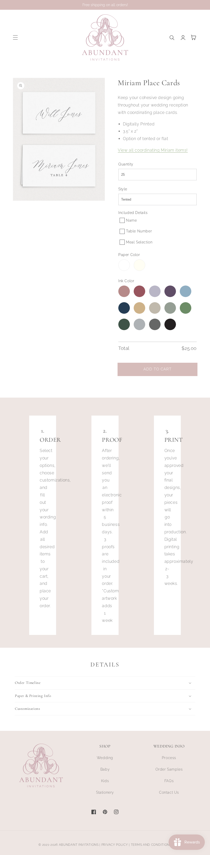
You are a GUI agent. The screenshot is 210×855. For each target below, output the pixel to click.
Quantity (125, 164)
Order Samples (169, 769)
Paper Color (129, 255)
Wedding (105, 758)
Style (122, 189)
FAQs (169, 781)
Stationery (105, 792)
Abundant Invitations (79, 845)
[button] (15, 37)
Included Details (133, 213)
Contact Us (169, 792)
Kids (105, 781)
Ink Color (126, 281)
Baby (105, 769)
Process (169, 758)
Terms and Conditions (151, 845)
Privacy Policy (114, 845)
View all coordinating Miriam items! (153, 150)
